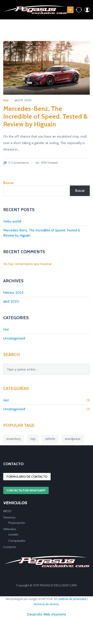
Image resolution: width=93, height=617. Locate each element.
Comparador (16, 541)
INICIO (7, 511)
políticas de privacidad (72, 599)
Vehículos (9, 529)
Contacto (9, 547)
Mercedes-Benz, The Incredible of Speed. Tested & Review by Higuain (45, 116)
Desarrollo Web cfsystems (46, 614)
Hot (5, 100)
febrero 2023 (13, 292)
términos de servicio (46, 604)
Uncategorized (14, 338)
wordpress (72, 439)
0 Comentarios (18, 163)
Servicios (9, 517)
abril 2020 (11, 301)
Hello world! (12, 221)
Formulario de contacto (26, 477)
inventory (13, 439)
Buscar (8, 183)
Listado (13, 534)
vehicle (50, 439)
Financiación (16, 523)
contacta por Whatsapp (25, 490)
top (32, 439)
